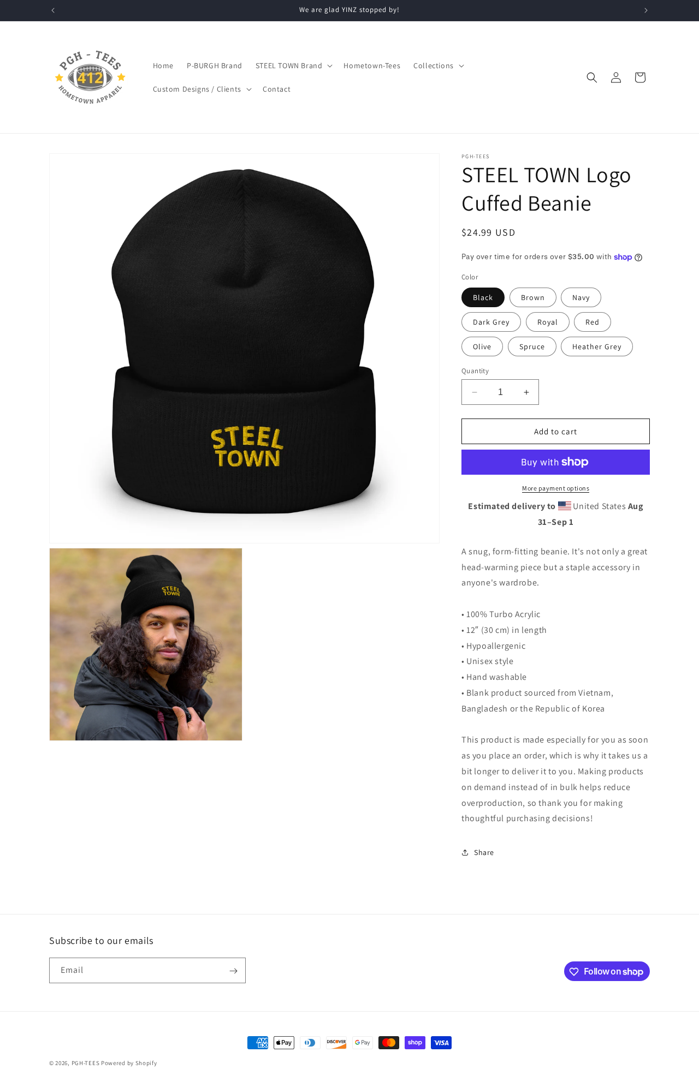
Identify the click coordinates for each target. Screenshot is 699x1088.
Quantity (475, 370)
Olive (482, 346)
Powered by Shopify (129, 1063)
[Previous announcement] (53, 10)
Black (483, 297)
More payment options (555, 488)
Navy (581, 297)
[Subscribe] (233, 971)
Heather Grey (596, 346)
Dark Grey (491, 322)
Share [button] (484, 852)
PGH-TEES (86, 1063)
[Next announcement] (646, 10)
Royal (547, 322)
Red (592, 322)
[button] (293, 65)
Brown (533, 297)
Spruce (532, 346)
